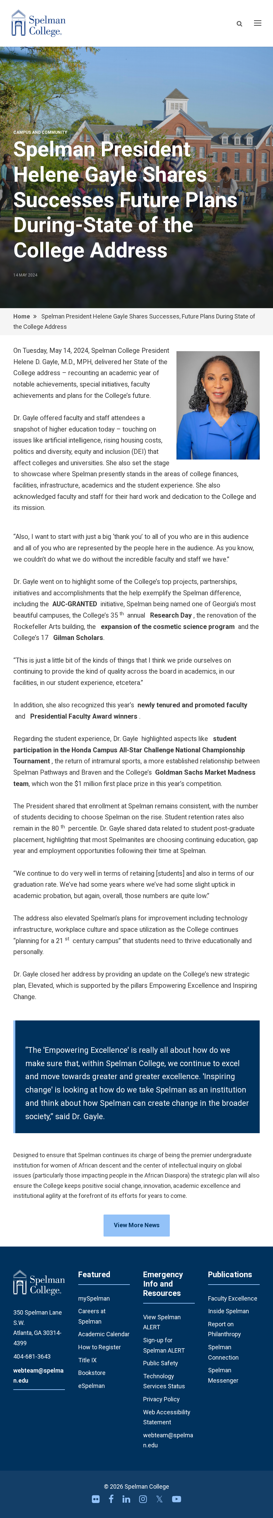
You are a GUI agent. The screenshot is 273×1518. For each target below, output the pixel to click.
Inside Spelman (228, 1311)
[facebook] (112, 1499)
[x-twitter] (160, 1499)
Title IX (87, 1360)
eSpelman (91, 1385)
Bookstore (92, 1372)
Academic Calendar (104, 1334)
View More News (136, 1225)
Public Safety (160, 1363)
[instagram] (144, 1499)
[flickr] (97, 1499)
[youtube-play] (176, 1499)
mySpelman (94, 1298)
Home (21, 316)
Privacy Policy (161, 1399)
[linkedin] (128, 1499)
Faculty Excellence (232, 1298)
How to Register (99, 1347)
